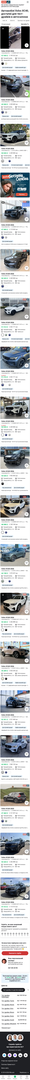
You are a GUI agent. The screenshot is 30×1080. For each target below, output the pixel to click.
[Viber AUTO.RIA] (15, 1055)
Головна (3, 1078)
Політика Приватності (8, 1064)
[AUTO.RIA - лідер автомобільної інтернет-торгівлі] (5, 2)
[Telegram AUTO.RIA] (4, 1055)
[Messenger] (10, 1055)
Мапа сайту (5, 1068)
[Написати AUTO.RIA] (20, 1055)
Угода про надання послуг (9, 1061)
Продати (15, 1078)
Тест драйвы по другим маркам (13, 990)
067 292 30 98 (13, 968)
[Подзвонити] (26, 1055)
